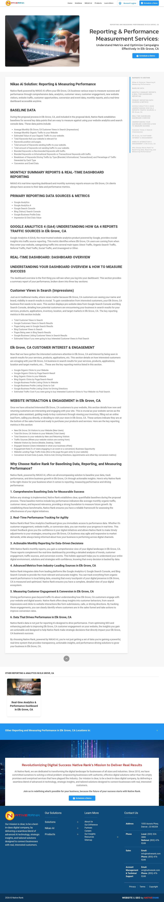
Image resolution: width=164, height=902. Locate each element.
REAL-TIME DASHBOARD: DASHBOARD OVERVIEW (141, 117)
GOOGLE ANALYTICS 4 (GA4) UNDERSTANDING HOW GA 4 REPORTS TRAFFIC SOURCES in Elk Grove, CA (144, 109)
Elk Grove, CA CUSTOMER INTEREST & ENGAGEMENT (142, 137)
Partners (88, 828)
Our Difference (91, 824)
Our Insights (90, 834)
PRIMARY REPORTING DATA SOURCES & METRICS (142, 101)
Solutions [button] (78, 3)
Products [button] (98, 3)
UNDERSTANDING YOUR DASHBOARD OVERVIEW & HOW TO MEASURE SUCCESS (144, 124)
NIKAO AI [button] (88, 3)
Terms (142, 886)
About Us (89, 821)
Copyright (153, 886)
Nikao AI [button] (49, 828)
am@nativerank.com (150, 870)
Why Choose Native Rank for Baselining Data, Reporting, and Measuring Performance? (144, 150)
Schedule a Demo (150, 3)
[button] (82, 730)
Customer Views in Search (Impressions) (142, 131)
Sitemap (88, 840)
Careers (88, 831)
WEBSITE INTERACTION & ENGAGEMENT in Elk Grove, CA (144, 143)
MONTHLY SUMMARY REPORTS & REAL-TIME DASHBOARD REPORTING (144, 94)
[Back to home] (15, 3)
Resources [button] (89, 837)
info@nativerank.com (151, 853)
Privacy (132, 886)
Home (70, 3)
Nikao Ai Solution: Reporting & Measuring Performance (143, 83)
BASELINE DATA (138, 88)
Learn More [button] (108, 3)
